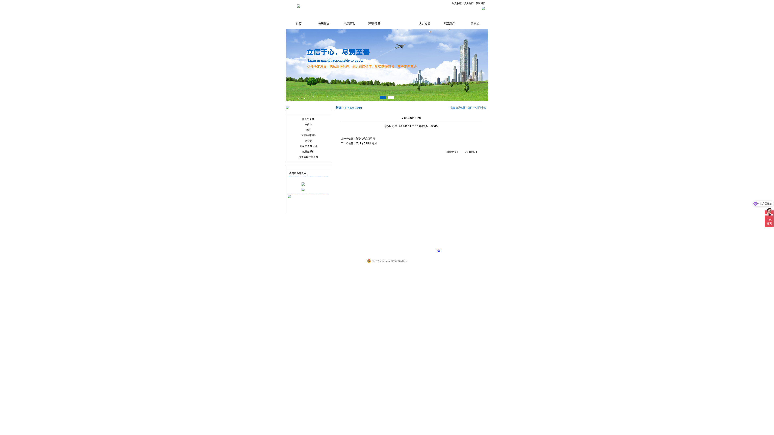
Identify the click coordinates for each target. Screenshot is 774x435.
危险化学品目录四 (365, 138)
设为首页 (468, 3)
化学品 (308, 140)
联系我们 (480, 3)
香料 (308, 129)
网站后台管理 (424, 252)
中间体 (308, 124)
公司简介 (324, 23)
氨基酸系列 (308, 151)
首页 (299, 23)
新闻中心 (399, 23)
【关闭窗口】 (471, 151)
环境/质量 (374, 23)
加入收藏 (457, 3)
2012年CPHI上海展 (366, 143)
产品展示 (349, 23)
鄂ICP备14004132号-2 (399, 252)
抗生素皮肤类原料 (308, 157)
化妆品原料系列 (308, 146)
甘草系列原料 (308, 135)
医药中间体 (308, 119)
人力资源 (424, 23)
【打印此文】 (451, 151)
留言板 (475, 23)
